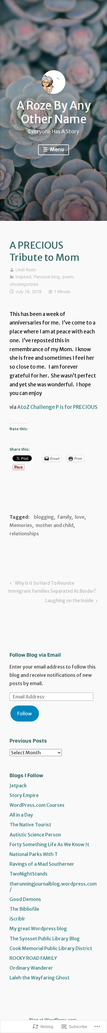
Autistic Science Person (35, 835)
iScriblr (17, 919)
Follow (24, 713)
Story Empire (24, 795)
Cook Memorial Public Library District (51, 948)
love (79, 517)
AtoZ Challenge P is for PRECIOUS (57, 407)
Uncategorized (24, 284)
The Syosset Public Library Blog (45, 939)
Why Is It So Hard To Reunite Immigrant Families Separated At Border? (52, 587)
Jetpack (18, 785)
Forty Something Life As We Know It (49, 844)
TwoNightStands (29, 874)
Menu (56, 149)
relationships (24, 533)
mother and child (54, 525)
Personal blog (47, 276)
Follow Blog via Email (35, 655)
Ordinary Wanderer (31, 968)
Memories (21, 525)
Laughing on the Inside (69, 601)
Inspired (23, 276)
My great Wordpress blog (38, 928)
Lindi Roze (25, 269)
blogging (44, 517)
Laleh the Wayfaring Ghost (40, 978)
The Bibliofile (24, 909)
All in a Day (21, 815)
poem (67, 276)
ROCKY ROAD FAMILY (33, 958)
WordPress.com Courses (37, 805)
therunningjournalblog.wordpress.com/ (53, 886)
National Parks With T (34, 854)
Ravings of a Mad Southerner (42, 864)
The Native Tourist (30, 825)
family (64, 517)
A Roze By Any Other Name (54, 112)
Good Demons (25, 899)
